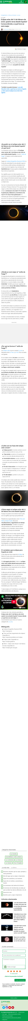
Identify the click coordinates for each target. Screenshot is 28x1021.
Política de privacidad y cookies (14, 1014)
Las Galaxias (8, 863)
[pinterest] (12, 1007)
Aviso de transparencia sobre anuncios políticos (11, 1017)
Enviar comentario (20, 980)
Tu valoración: (14, 974)
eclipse (20, 554)
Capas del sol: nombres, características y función (13, 882)
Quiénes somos (21, 1012)
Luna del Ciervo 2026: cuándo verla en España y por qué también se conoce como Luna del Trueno (20, 929)
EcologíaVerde (4, 15)
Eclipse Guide (8, 521)
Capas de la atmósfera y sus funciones (12, 879)
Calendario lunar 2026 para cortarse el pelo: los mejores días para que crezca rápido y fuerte (20, 917)
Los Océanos (18, 860)
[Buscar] (26, 2)
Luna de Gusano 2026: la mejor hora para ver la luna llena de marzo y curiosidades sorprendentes (20, 906)
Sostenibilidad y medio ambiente (14, 857)
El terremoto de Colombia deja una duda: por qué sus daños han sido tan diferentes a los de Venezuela (14, 889)
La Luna (18, 15)
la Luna (20, 350)
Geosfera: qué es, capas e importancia (12, 895)
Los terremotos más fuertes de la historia (13, 885)
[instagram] (6, 1007)
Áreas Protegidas (18, 863)
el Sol (17, 352)
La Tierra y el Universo (12, 15)
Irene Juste (7, 29)
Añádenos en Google (21, 49)
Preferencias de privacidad (7, 1016)
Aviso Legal (4, 1014)
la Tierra (12, 352)
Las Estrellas (14, 854)
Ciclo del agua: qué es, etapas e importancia (14, 876)
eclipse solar (6, 350)
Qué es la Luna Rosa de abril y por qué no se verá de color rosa (19, 939)
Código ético (4, 1019)
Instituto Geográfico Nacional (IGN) (15, 161)
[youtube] (9, 1007)
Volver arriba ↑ (14, 998)
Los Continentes (9, 860)
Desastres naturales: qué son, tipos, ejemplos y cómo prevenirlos (14, 873)
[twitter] (3, 1007)
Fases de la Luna (7, 892)
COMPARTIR (21, 2)
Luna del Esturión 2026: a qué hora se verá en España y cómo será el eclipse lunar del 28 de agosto (13, 90)
